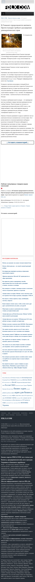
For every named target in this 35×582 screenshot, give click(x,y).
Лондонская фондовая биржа (24, 382)
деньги (4, 393)
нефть (13, 395)
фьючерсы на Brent (11, 400)
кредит (4, 395)
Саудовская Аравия (19, 385)
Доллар (20, 380)
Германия (13, 380)
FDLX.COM (6, 418)
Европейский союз (8, 382)
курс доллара (9, 395)
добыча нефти (10, 392)
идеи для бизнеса (23, 392)
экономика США (17, 402)
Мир (9, 413)
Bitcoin (3, 377)
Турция (25, 385)
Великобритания (27, 377)
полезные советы (10, 398)
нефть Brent (18, 395)
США (13, 385)
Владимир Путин (6, 380)
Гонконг (28, 206)
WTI (21, 377)
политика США (20, 398)
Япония (8, 389)
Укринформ (10, 81)
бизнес (12, 389)
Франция (4, 389)
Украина (29, 385)
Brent (7, 377)
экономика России (9, 402)
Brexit (9, 377)
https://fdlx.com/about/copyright (8, 441)
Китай (14, 382)
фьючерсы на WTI (20, 400)
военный (28, 389)
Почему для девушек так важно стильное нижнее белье (16, 263)
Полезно (18, 415)
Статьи (25, 415)
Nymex (18, 377)
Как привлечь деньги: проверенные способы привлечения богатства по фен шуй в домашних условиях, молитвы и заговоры (15, 283)
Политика (24, 413)
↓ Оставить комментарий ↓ (17, 142)
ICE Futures (13, 377)
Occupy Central (7, 206)
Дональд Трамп (27, 380)
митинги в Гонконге (6, 207)
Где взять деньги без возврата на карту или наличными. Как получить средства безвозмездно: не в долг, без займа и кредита (17, 351)
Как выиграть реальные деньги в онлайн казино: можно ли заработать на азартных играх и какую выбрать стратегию (17, 359)
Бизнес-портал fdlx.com (13, 424)
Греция (17, 380)
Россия (7, 385)
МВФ (3, 385)
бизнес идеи (20, 388)
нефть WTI (23, 395)
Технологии (16, 413)
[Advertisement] (17, 163)
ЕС (3, 382)
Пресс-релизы (10, 415)
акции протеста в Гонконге (18, 206)
